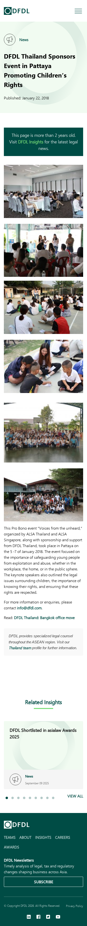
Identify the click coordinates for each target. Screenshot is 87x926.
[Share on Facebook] (16, 683)
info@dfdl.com (29, 607)
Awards (11, 846)
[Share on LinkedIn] (7, 683)
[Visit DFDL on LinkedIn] (29, 917)
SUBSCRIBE (43, 881)
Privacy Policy (74, 906)
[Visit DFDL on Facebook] (38, 917)
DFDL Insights (30, 142)
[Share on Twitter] (26, 683)
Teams (9, 837)
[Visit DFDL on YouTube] (58, 917)
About (25, 837)
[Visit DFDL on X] (48, 917)
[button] (7, 797)
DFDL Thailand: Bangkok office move (44, 617)
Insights (43, 837)
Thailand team (20, 647)
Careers (62, 837)
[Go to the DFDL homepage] (16, 11)
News (24, 39)
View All (75, 795)
